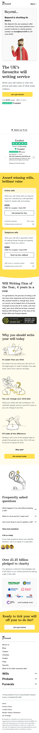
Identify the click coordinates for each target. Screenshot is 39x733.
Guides (5, 658)
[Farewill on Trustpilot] (11, 103)
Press (4, 661)
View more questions (10, 529)
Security (5, 665)
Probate (7, 679)
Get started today (19, 456)
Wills (5, 673)
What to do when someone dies (14, 668)
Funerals (8, 684)
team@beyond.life (21, 31)
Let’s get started (17, 94)
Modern (11, 712)
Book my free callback (19, 255)
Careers (5, 651)
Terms (4, 703)
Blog (4, 648)
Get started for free (19, 213)
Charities (5, 655)
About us (5, 644)
